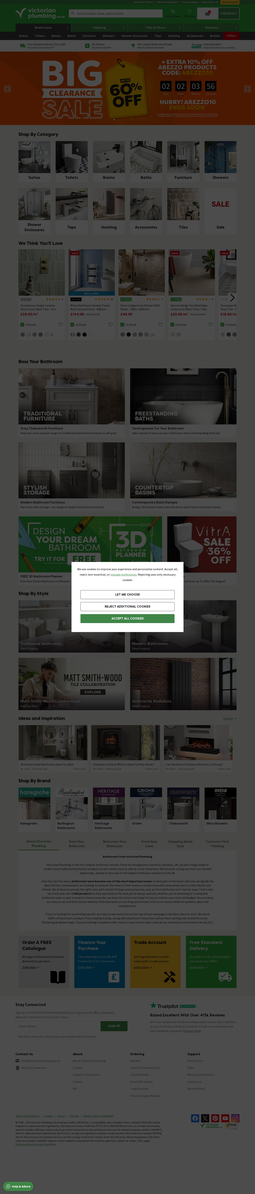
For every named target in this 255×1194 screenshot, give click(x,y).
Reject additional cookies (127, 606)
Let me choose (127, 595)
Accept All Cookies (127, 618)
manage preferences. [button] (123, 574)
